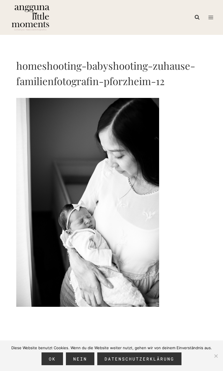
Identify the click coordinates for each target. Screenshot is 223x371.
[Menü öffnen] (210, 17)
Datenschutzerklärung (139, 359)
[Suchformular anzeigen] (199, 17)
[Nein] (216, 356)
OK (52, 359)
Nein (80, 359)
